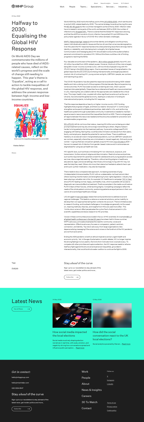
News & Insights (105, 3)
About (96, 3)
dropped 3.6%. (81, 32)
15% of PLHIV (69, 124)
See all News (18, 309)
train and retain (82, 197)
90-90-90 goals (73, 27)
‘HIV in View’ (127, 179)
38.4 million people (105, 62)
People (72, 7)
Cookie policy (111, 410)
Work (62, 7)
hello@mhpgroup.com (20, 377)
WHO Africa (84, 69)
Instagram (110, 380)
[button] (130, 6)
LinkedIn (110, 384)
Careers (115, 3)
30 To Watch (125, 3)
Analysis (15, 268)
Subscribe (69, 277)
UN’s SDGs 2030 (110, 22)
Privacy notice (112, 407)
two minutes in (120, 142)
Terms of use (111, 403)
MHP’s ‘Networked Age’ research (77, 42)
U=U (120, 172)
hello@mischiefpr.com (20, 383)
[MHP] (22, 6)
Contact (87, 408)
